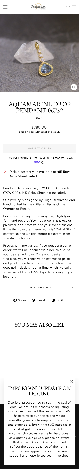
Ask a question (40, 287)
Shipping (24, 131)
